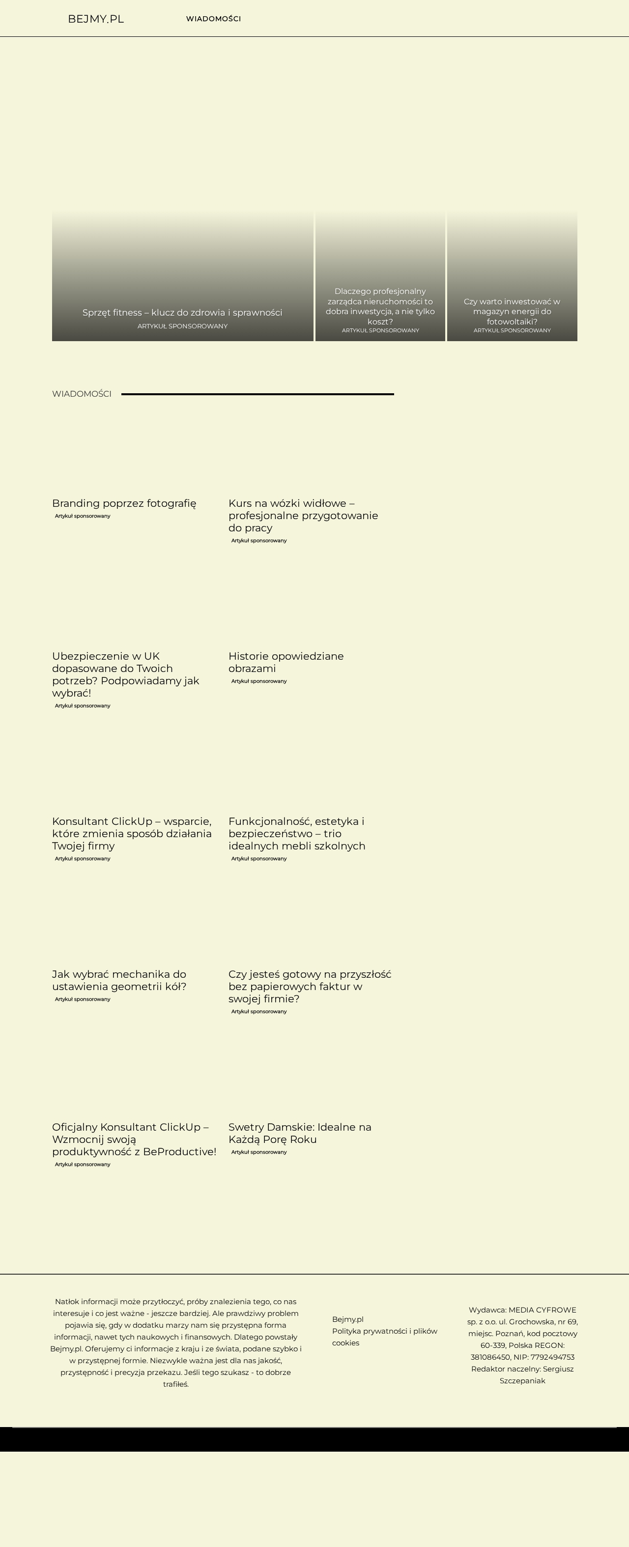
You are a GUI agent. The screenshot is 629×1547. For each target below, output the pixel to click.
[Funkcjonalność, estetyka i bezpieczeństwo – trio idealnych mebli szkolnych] (311, 769)
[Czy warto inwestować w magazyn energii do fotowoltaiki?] (512, 231)
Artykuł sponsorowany (183, 326)
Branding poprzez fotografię (124, 503)
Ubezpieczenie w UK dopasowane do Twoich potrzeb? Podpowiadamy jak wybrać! (126, 674)
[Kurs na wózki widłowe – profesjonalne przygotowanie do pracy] (311, 451)
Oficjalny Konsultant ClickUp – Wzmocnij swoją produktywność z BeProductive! (134, 1139)
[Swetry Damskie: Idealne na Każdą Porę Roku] (311, 1075)
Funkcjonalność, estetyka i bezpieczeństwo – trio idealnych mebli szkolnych (297, 833)
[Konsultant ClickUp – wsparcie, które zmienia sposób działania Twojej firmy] (134, 769)
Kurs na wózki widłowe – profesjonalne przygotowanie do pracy (303, 515)
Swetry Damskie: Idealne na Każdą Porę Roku (300, 1133)
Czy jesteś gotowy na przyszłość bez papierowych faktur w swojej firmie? (310, 986)
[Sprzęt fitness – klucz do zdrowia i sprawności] (183, 231)
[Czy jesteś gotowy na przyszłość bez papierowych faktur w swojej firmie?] (311, 922)
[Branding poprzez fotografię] (134, 451)
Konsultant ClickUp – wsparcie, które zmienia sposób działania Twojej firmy (132, 833)
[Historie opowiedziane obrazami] (311, 604)
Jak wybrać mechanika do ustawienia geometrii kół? (119, 980)
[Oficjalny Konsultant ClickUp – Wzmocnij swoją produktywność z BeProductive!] (134, 1075)
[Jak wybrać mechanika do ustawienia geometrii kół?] (134, 922)
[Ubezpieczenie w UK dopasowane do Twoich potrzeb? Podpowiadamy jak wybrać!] (134, 604)
